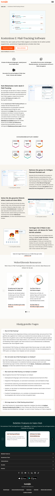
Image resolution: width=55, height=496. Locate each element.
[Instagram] (22, 473)
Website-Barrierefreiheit (46, 489)
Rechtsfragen (6, 489)
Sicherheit (36, 489)
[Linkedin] (31, 473)
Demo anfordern (21, 48)
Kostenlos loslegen (8, 48)
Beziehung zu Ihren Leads (14, 126)
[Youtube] (25, 473)
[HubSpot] (4, 2)
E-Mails (11, 111)
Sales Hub (3, 6)
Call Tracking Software (13, 434)
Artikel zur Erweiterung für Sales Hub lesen (16, 305)
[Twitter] (28, 473)
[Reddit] (35, 473)
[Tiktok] (38, 473)
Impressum (28, 489)
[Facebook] (19, 473)
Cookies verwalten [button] (27, 492)
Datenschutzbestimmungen (18, 489)
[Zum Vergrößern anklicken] (41, 93)
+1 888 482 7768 (27, 255)
